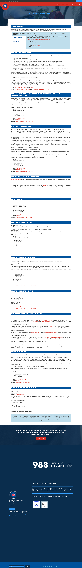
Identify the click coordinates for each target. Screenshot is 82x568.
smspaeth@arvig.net (47, 319)
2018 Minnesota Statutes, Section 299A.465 (22, 382)
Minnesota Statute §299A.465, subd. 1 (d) (28, 184)
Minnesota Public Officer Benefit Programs (41, 89)
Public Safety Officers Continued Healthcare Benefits (24, 191)
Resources (49, 4)
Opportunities (42, 496)
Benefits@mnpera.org (19, 246)
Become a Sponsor (53, 483)
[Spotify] (19, 1)
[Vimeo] (10, 1)
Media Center (65, 496)
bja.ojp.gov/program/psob (37, 46)
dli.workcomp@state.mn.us (20, 118)
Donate (79, 1)
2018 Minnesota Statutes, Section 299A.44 (22, 89)
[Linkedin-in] (6, 1)
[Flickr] (13, 1)
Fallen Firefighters (56, 4)
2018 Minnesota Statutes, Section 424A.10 (46, 320)
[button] (79, 4)
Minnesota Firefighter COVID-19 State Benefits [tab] (18, 41)
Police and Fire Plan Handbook (20, 251)
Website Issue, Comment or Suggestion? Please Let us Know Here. (18, 515)
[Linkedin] (48, 566)
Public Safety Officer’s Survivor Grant (21, 283)
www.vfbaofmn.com (58, 319)
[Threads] (17, 1)
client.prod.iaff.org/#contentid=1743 (38, 344)
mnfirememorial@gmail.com (36, 332)
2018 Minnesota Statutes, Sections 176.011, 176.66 (24, 121)
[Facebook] (2, 1)
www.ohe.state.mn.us (20, 281)
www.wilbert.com (17, 408)
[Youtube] (8, 1)
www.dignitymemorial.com (19, 394)
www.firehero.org (47, 337)
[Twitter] (4, 1)
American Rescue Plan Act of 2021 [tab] (18, 38)
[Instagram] (12, 1)
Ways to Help (73, 4)
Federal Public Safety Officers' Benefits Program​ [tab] (19, 34)
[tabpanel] (48, 40)
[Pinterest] (15, 1)
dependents (45, 185)
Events (67, 4)
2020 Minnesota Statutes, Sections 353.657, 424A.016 (24, 249)
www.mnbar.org (52, 326)
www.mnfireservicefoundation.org (51, 332)
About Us (35, 496)
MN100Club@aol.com (34, 321)
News (63, 4)
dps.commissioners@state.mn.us (21, 87)
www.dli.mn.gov (19, 119)
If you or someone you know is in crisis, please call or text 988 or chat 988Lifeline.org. (69, 464)
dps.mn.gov (32, 87)
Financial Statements (52, 496)
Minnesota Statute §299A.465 (16, 179)
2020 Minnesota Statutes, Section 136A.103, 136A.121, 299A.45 (26, 285)
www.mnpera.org (19, 247)
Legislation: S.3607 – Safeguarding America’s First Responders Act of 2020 (40, 39)
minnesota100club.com (46, 321)
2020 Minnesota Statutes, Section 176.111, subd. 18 (24, 217)
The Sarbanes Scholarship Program (56, 337)
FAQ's (59, 496)
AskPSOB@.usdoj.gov (36, 45)
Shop (75, 1)
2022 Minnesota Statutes (19, 193)
